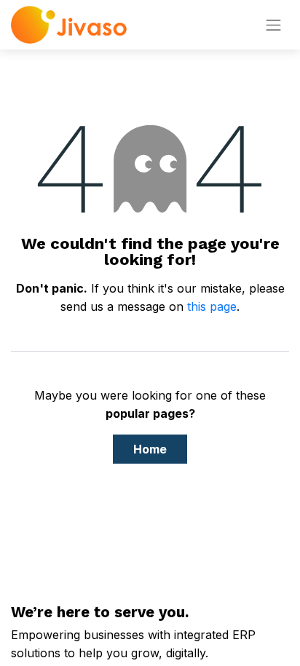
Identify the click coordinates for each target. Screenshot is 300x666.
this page (212, 306)
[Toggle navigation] (274, 25)
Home (150, 449)
